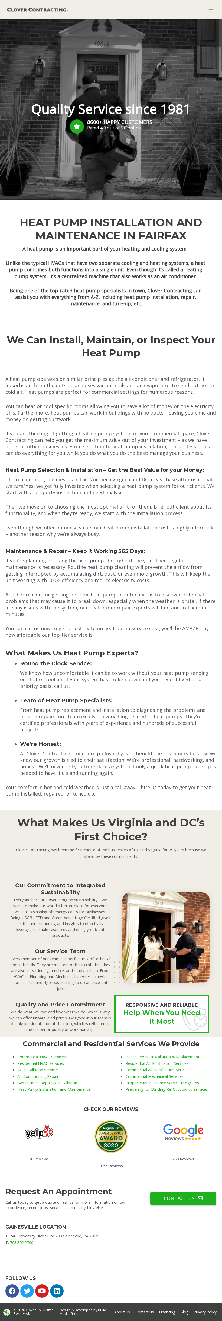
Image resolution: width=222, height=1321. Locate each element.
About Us (122, 1312)
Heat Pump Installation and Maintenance (54, 1089)
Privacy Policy (205, 1312)
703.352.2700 (21, 1242)
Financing (167, 1312)
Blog (184, 1312)
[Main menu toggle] (211, 9)
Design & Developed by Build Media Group (83, 1312)
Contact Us (144, 1312)
